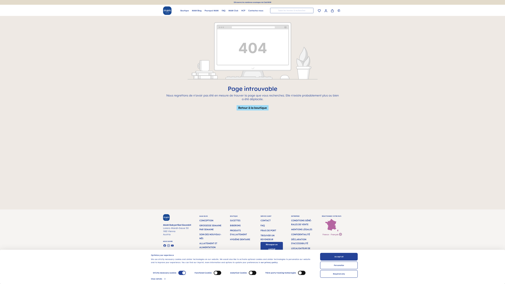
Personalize (339, 265)
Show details (156, 279)
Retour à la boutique (252, 108)
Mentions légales (301, 229)
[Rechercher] (310, 10)
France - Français (331, 234)
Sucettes (235, 220)
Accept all (339, 256)
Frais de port (268, 230)
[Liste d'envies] (319, 10)
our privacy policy (269, 262)
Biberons (235, 225)
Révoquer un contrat (272, 246)
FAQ (263, 225)
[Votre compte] (325, 10)
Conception (206, 220)
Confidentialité (300, 234)
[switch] (217, 273)
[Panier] (332, 10)
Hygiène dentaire (240, 239)
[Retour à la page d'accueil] (167, 10)
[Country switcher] (339, 10)
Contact (266, 220)
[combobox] (291, 10)
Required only (339, 274)
